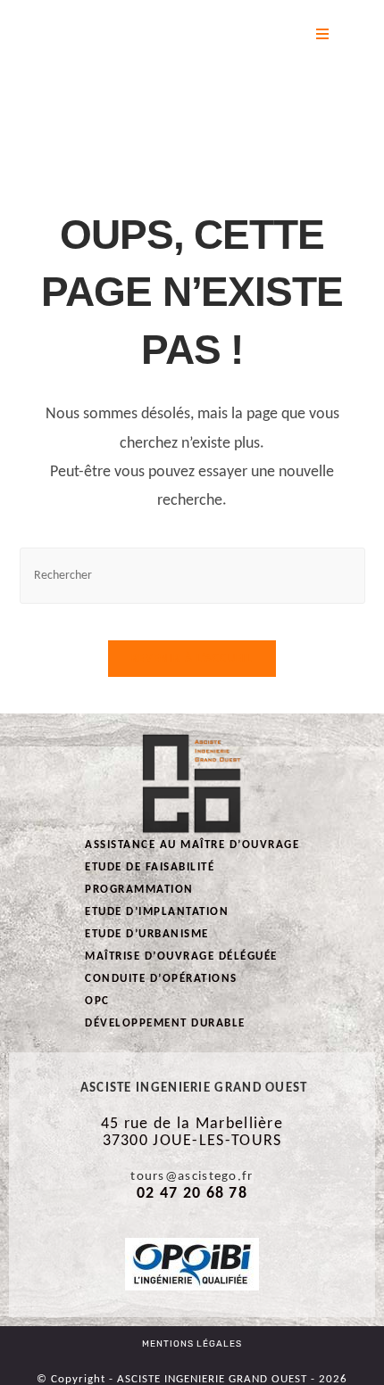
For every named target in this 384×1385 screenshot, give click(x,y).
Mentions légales (192, 1344)
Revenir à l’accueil (192, 658)
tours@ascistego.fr (191, 1176)
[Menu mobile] (323, 36)
